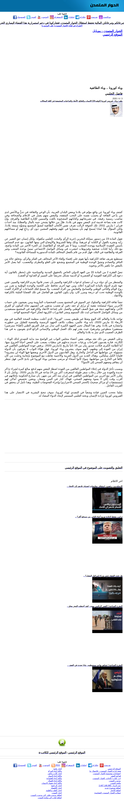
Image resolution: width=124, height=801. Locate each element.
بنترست (94, 17)
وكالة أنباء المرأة (55, 771)
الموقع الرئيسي (112, 34)
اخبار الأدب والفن (55, 773)
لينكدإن (71, 17)
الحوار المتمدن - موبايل (107, 31)
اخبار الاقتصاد (56, 788)
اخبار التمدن (57, 793)
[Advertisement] (63, 57)
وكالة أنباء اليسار (55, 776)
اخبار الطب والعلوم (54, 790)
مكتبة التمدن (115, 783)
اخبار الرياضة (56, 785)
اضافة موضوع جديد (113, 788)
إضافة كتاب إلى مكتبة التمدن (50, 797)
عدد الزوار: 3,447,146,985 (110, 785)
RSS (57, 765)
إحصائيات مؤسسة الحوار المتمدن (107, 773)
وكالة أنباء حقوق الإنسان (52, 783)
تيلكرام (82, 17)
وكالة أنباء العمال (55, 781)
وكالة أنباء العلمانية (54, 778)
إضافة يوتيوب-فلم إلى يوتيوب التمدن (46, 795)
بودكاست (107, 17)
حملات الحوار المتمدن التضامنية (107, 793)
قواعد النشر (116, 776)
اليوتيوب (45, 17)
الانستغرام (58, 17)
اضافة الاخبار (115, 790)
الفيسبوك (21, 17)
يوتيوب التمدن (115, 781)
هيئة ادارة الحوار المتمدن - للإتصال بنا (105, 771)
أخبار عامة (57, 769)
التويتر (33, 17)
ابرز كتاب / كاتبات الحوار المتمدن (107, 778)
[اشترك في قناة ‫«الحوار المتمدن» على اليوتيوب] (62, 26)
